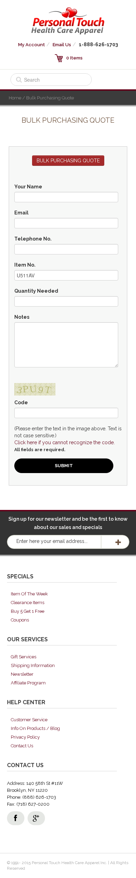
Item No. (25, 265)
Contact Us (22, 745)
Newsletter (22, 674)
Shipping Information (33, 665)
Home (15, 97)
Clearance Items (27, 602)
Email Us (62, 44)
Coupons (20, 620)
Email (21, 213)
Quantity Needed (36, 291)
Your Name (28, 186)
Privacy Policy (25, 737)
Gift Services (23, 656)
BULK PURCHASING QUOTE (68, 160)
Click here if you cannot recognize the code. (64, 442)
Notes (21, 317)
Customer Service (29, 719)
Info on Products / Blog (35, 728)
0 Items (74, 57)
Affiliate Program (28, 682)
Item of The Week (29, 593)
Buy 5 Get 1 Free (27, 611)
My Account (31, 44)
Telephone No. (33, 239)
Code (21, 402)
